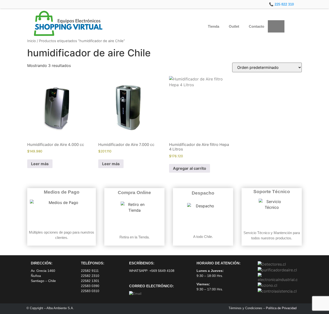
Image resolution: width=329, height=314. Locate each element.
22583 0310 (90, 291)
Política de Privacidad (281, 308)
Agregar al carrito (189, 168)
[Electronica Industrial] (278, 279)
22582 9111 (90, 271)
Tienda (213, 26)
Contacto (256, 26)
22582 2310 (90, 276)
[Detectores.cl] (272, 264)
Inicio (31, 41)
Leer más (40, 163)
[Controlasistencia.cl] (277, 291)
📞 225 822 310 (281, 4)
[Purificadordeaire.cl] (277, 270)
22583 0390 (90, 286)
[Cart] (276, 26)
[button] (292, 27)
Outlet (234, 26)
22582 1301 (90, 281)
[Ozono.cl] (267, 285)
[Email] (135, 293)
